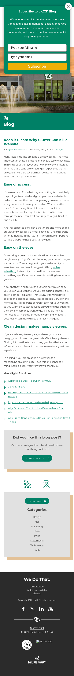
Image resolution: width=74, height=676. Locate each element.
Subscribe (37, 66)
